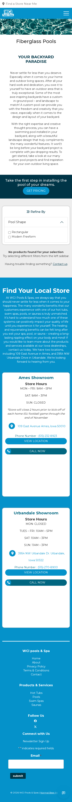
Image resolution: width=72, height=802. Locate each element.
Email (36, 755)
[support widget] (63, 793)
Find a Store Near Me (21, 4)
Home (36, 658)
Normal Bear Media (51, 792)
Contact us (60, 264)
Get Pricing (36, 190)
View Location (36, 441)
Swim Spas (36, 701)
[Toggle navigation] (66, 13)
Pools (36, 697)
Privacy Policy (36, 666)
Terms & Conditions (36, 670)
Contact (36, 674)
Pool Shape (17, 222)
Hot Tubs (36, 693)
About (36, 662)
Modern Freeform (24, 236)
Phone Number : (36, 436)
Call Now (37, 451)
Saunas (36, 705)
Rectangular (20, 232)
